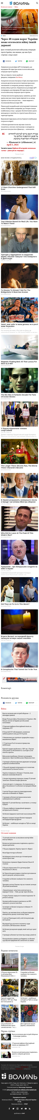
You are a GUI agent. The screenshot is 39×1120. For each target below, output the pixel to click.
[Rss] (29, 1108)
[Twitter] (13, 1108)
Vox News (19, 77)
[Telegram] (21, 1108)
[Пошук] (37, 3)
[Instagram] (17, 1108)
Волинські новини (6, 7)
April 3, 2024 (12, 145)
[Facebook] (9, 1108)
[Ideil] (19, 1113)
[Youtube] (25, 1108)
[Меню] (2, 3)
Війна (16, 7)
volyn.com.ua (24, 1067)
